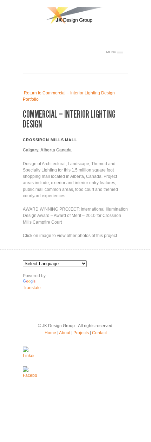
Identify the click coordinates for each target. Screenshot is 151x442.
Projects (81, 332)
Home (50, 332)
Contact (99, 332)
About (64, 332)
